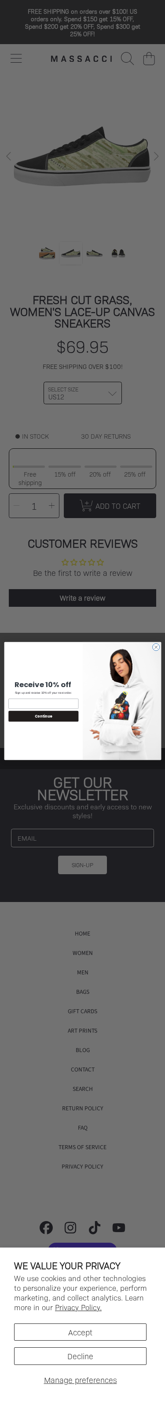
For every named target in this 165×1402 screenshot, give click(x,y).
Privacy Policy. (78, 1307)
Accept (80, 1332)
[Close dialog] (155, 646)
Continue (43, 716)
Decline (80, 1356)
